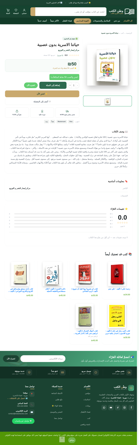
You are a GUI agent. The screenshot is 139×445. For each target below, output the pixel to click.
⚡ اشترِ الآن (42, 94)
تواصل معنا (58, 418)
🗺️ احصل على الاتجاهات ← (17, 398)
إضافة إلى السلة (53, 85)
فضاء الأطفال (85, 412)
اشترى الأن (31, 85)
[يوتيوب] (111, 407)
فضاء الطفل (67, 21)
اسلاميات (86, 399)
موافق (72, 440)
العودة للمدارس (82, 21)
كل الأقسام (128, 21)
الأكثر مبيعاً (54, 21)
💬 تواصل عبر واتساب (23, 421)
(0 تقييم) (60, 55)
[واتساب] (104, 407)
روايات (87, 406)
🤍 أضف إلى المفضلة (42, 102)
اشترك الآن (11, 359)
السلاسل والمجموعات (101, 21)
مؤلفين (87, 393)
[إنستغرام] (124, 407)
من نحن (117, 21)
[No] (62, 439)
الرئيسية (129, 33)
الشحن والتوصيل (56, 412)
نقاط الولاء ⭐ (57, 406)
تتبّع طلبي (58, 399)
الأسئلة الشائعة (56, 393)
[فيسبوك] (131, 407)
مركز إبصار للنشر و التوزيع (68, 50)
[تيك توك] (117, 407)
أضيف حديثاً (42, 21)
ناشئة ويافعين (85, 424)
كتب (122, 33)
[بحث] (32, 11)
